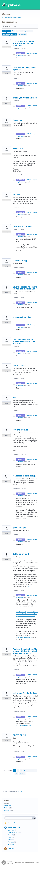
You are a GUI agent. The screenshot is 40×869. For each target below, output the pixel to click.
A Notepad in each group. (24, 476)
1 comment (16, 267)
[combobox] (18, 818)
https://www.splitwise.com (24, 637)
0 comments (16, 48)
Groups (10, 837)
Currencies (11, 830)
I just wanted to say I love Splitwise (24, 69)
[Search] (34, 818)
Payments (11, 842)
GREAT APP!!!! (19, 735)
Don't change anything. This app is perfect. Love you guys (24, 341)
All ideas (6, 803)
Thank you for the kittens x (25, 98)
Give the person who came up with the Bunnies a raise (25, 288)
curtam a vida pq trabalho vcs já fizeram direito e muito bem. (24, 43)
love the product (20, 430)
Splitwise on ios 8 (21, 554)
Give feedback (13, 823)
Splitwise (11, 849)
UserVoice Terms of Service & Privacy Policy (27, 862)
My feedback (22, 34)
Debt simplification (13, 832)
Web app (23, 48)
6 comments (16, 590)
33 (35, 770)
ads (14, 398)
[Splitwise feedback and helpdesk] (11, 5)
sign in (20, 791)
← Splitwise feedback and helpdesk (12, 17)
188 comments (16, 488)
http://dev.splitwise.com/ (23, 725)
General (10, 835)
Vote (6, 47)
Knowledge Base (14, 827)
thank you (17, 120)
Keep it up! (18, 148)
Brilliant (16, 194)
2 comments (16, 410)
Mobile (22, 207)
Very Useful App (20, 261)
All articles (11, 844)
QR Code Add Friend (22, 226)
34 (16, 773)
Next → (22, 773)
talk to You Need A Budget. (25, 693)
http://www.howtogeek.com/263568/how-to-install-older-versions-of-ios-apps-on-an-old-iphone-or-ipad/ (27, 614)
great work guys (20, 528)
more (29, 586)
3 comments (16, 207)
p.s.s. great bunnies (22, 317)
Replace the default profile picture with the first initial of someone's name (25, 651)
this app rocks (19, 365)
